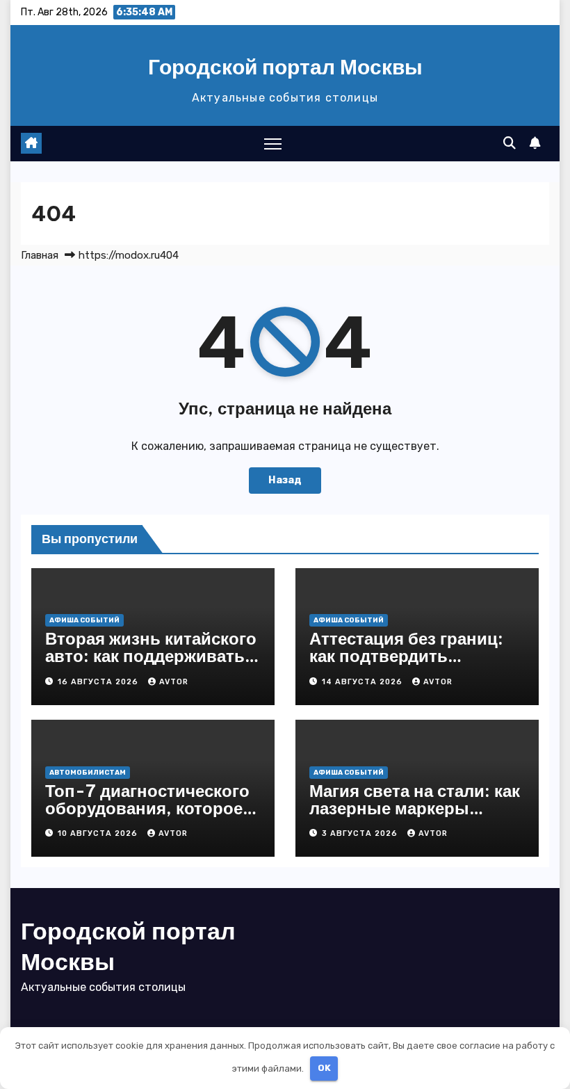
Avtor (173, 681)
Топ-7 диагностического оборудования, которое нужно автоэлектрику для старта (151, 816)
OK (324, 1068)
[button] (509, 143)
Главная (39, 255)
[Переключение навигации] (273, 143)
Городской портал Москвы (285, 67)
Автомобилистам (87, 772)
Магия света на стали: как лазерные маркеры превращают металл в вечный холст (414, 816)
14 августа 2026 (363, 681)
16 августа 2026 (99, 681)
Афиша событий (84, 620)
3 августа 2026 (361, 833)
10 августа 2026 (99, 833)
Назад (285, 480)
